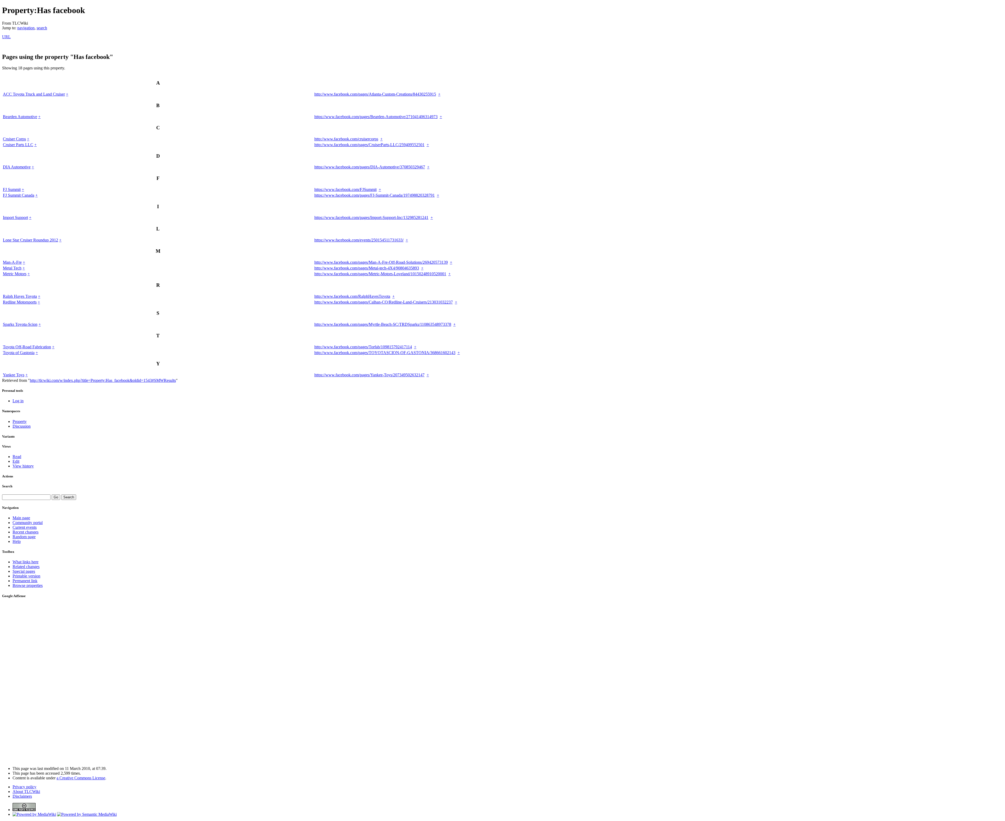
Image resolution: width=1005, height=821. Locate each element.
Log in (18, 401)
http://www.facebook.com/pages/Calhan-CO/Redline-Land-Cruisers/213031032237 (383, 302)
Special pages (24, 571)
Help (17, 541)
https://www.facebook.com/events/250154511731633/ (359, 240)
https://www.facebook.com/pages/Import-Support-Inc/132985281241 (371, 217)
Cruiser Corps (14, 139)
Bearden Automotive (20, 116)
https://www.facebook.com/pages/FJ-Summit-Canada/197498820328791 (374, 195)
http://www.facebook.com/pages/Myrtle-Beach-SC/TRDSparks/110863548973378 (382, 324)
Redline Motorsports (20, 302)
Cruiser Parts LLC (18, 144)
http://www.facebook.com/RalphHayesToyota (352, 296)
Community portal (28, 522)
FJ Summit (12, 189)
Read (17, 456)
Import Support (15, 217)
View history (23, 466)
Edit (16, 461)
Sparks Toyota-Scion (20, 324)
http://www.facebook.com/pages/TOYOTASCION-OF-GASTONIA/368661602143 (384, 352)
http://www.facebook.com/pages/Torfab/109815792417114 (363, 347)
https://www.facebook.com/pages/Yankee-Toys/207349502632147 (369, 375)
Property (20, 421)
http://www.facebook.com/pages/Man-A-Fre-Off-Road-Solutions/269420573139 (381, 262)
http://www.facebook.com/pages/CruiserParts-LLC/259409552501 (369, 144)
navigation (26, 28)
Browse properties (28, 585)
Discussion (22, 426)
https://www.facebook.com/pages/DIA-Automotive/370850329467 (369, 167)
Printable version (26, 576)
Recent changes (25, 532)
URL (6, 37)
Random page (24, 537)
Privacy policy (24, 787)
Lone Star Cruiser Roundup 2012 (30, 240)
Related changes (26, 566)
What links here (25, 562)
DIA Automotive (17, 167)
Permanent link (25, 580)
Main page (21, 518)
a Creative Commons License (81, 778)
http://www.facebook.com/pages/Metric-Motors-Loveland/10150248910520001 (380, 274)
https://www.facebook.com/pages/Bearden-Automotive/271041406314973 (376, 116)
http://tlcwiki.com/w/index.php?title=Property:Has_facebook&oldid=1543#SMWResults (103, 380)
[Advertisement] (18, 682)
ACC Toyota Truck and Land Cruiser (34, 94)
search (42, 28)
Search (7, 486)
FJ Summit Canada (18, 195)
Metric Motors (14, 274)
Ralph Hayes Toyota (20, 296)
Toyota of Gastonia (19, 352)
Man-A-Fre (12, 262)
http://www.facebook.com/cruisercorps (346, 139)
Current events (25, 527)
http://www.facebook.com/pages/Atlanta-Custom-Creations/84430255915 (375, 94)
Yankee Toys (13, 375)
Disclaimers (22, 796)
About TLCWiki (26, 791)
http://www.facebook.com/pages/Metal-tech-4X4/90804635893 (366, 268)
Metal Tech (12, 268)
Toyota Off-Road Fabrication (27, 347)
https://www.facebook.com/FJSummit (345, 189)
